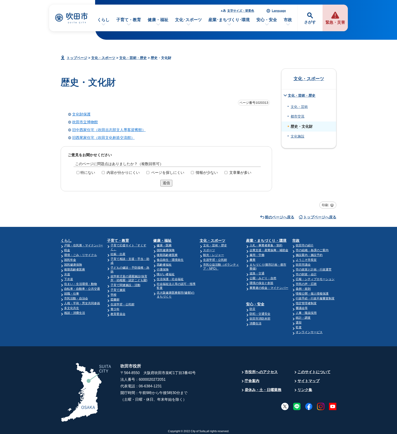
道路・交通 (257, 273)
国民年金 (70, 260)
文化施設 (297, 136)
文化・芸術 (299, 107)
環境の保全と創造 (261, 283)
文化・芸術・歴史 (133, 58)
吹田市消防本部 (260, 318)
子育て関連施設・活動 (125, 285)
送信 (166, 183)
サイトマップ (309, 381)
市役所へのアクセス (261, 372)
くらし (103, 19)
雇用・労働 (257, 255)
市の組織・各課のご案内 (312, 250)
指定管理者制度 (306, 303)
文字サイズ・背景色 (240, 10)
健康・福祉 (158, 19)
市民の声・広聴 (306, 284)
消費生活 (255, 323)
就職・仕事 (71, 293)
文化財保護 (81, 114)
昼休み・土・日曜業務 (263, 390)
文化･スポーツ (188, 19)
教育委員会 (118, 314)
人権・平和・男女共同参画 (82, 303)
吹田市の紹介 (305, 245)
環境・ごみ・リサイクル (80, 255)
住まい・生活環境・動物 (80, 284)
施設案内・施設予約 (309, 255)
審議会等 (302, 308)
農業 (252, 260)
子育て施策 (118, 290)
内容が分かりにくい (123, 173)
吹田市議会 (303, 264)
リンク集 (305, 390)
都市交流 (297, 116)
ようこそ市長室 (306, 260)
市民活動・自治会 (76, 298)
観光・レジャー (213, 255)
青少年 (115, 309)
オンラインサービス (309, 332)
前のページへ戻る (279, 217)
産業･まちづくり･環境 (229, 19)
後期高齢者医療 (74, 269)
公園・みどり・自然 (263, 278)
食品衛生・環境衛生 (170, 260)
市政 (288, 19)
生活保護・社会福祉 (170, 279)
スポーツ (209, 250)
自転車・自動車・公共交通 (82, 288)
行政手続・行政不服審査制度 (315, 298)
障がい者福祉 (166, 274)
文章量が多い (240, 173)
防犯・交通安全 (260, 314)
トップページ (77, 58)
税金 (67, 250)
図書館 (115, 299)
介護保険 (163, 269)
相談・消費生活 (74, 313)
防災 (252, 309)
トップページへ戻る (319, 217)
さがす (310, 22)
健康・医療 (164, 245)
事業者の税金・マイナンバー (269, 288)
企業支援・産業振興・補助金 (269, 250)
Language (279, 10)
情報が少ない (207, 173)
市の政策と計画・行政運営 (314, 269)
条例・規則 (303, 288)
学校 (113, 294)
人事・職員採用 (306, 313)
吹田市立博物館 (85, 122)
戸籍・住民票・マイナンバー (83, 245)
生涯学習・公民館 (122, 304)
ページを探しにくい (167, 173)
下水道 (68, 279)
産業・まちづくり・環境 (266, 240)
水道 (67, 274)
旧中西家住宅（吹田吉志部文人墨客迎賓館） (109, 130)
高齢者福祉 (164, 264)
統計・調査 (303, 317)
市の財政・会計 (306, 274)
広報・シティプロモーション (315, 279)
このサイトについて (314, 372)
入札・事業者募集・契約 (266, 245)
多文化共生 (71, 308)
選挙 (299, 322)
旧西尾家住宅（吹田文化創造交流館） (103, 138)
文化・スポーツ (103, 58)
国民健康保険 (73, 264)
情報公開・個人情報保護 (312, 293)
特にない (87, 173)
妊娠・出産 (118, 254)
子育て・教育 (128, 19)
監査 (299, 327)
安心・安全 (266, 19)
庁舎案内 (252, 381)
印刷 (325, 205)
